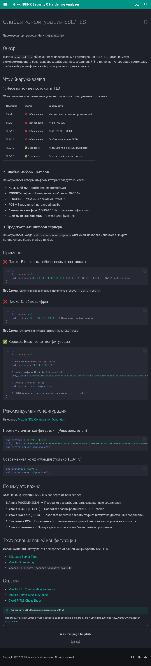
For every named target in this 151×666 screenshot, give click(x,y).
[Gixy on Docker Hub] (146, 657)
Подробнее (11, 621)
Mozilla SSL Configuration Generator (41, 419)
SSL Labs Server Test (22, 556)
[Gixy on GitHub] (133, 657)
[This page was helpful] (73, 641)
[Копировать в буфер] (144, 271)
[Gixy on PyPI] (139, 657)
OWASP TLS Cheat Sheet (24, 600)
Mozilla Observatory (21, 562)
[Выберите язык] (137, 4)
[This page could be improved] (78, 641)
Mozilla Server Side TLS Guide (28, 595)
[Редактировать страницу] (146, 22)
